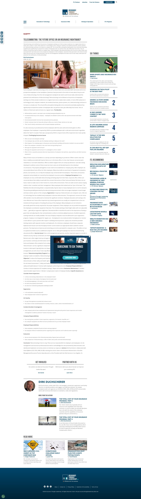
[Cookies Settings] (3, 496)
